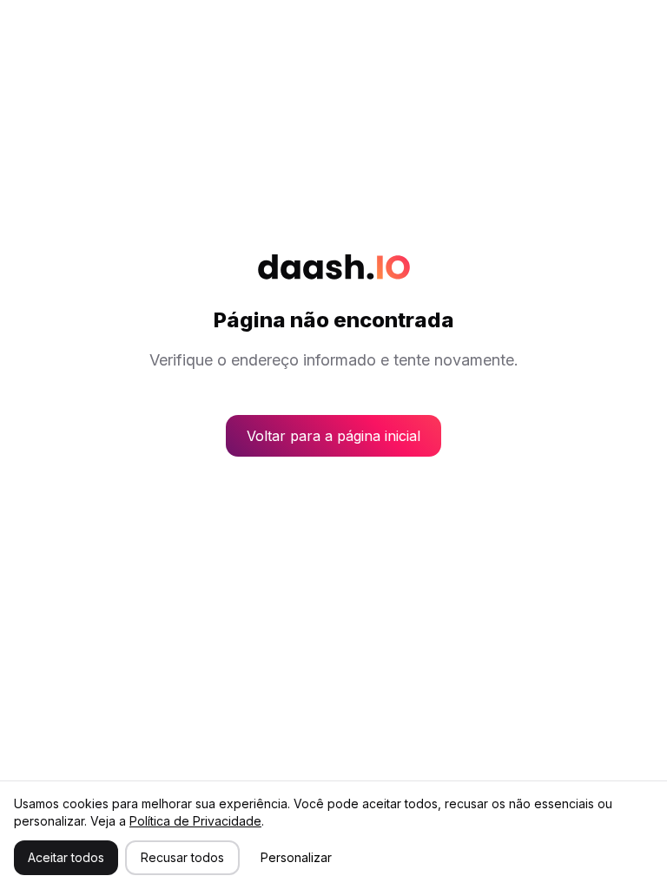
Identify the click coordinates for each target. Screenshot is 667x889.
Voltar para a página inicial (333, 435)
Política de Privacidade (195, 820)
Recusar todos (182, 857)
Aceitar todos (66, 857)
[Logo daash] (334, 267)
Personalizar (296, 857)
